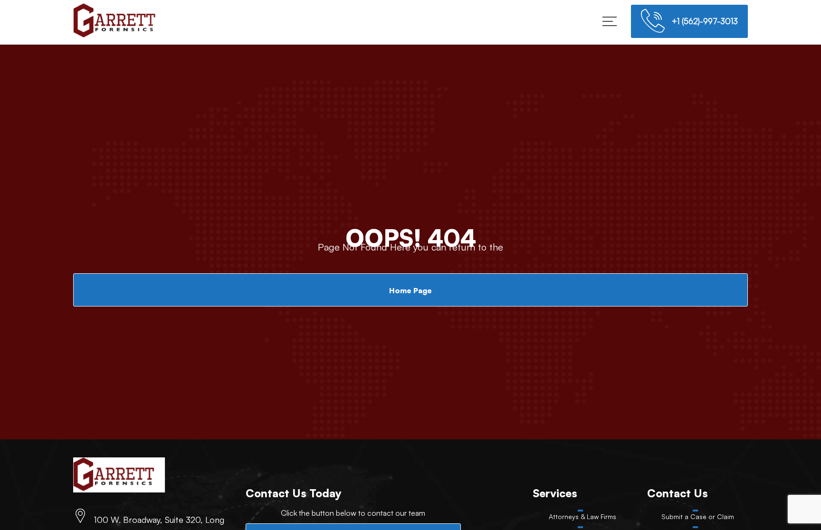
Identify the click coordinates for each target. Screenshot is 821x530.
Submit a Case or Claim (697, 517)
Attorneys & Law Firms (582, 517)
